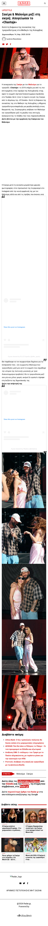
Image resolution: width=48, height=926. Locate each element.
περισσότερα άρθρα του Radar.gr (23, 792)
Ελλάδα (10, 783)
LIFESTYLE (7, 10)
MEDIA (3, 853)
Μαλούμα (21, 774)
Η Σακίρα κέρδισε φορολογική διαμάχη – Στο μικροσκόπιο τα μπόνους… (11, 828)
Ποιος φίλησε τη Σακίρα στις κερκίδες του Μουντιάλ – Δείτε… (11, 858)
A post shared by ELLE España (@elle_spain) (24, 356)
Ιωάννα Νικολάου (13, 39)
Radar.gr (24, 786)
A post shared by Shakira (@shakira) (24, 449)
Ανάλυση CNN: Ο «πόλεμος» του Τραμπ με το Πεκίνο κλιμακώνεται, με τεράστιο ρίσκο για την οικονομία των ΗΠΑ (24, 755)
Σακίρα (29, 774)
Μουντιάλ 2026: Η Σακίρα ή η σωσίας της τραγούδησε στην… (35, 857)
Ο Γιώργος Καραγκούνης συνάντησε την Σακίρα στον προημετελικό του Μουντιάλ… (34, 829)
